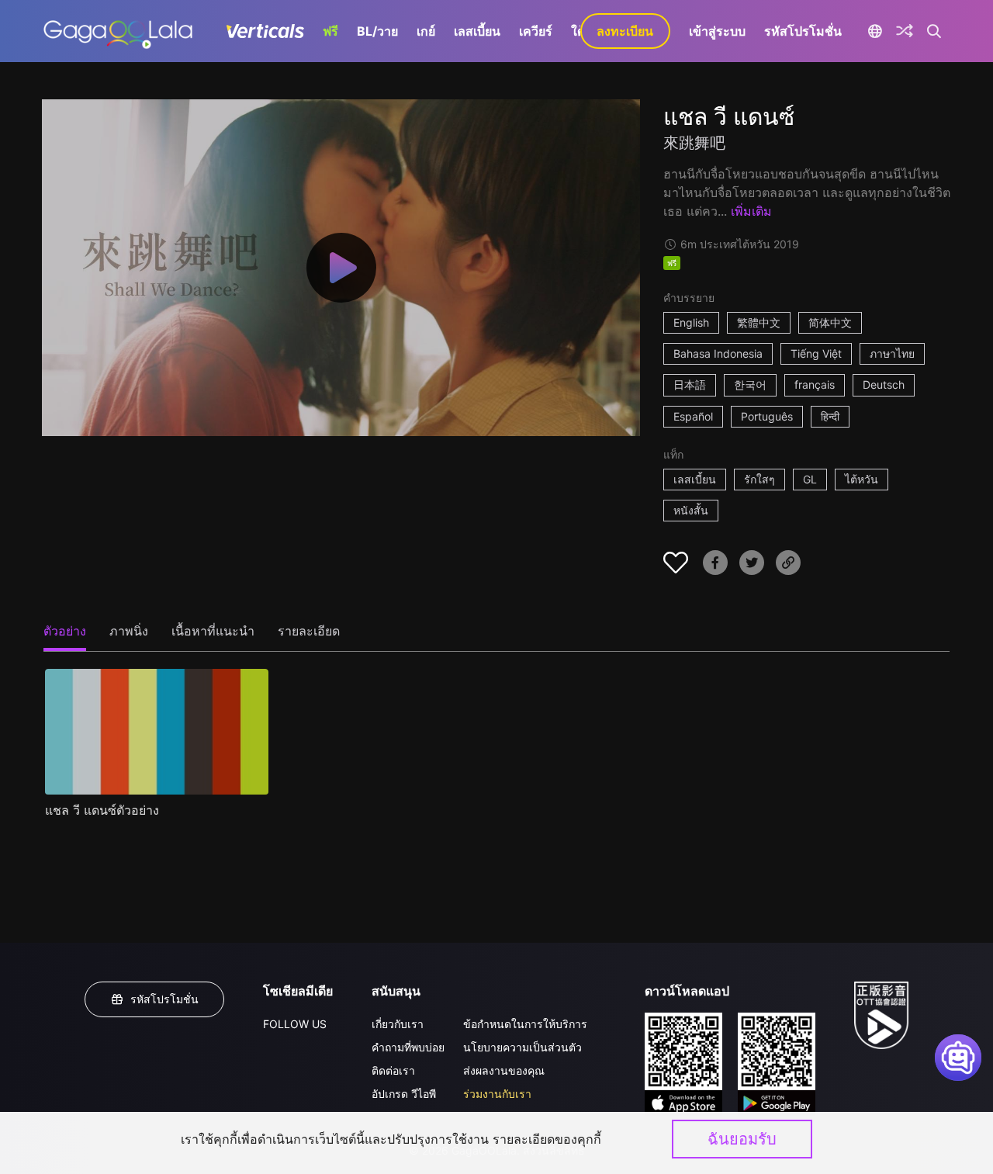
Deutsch (884, 384)
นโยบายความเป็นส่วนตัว (522, 1047)
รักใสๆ (759, 479)
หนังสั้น (690, 510)
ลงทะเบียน (625, 31)
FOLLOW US (295, 1023)
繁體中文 (758, 322)
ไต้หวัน (861, 479)
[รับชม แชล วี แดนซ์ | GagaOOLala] (117, 31)
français (814, 384)
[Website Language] (875, 31)
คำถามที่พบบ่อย (408, 1047)
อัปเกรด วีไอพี (404, 1093)
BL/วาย (377, 31)
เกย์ (426, 31)
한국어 (750, 384)
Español (693, 416)
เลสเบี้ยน (477, 31)
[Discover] (904, 31)
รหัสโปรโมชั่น (803, 31)
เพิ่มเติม (751, 211)
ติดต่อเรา (393, 1070)
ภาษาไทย (892, 353)
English (691, 322)
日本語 (689, 384)
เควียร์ (535, 31)
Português (767, 416)
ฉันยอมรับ (742, 1139)
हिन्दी (830, 416)
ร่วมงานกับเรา (497, 1093)
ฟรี (330, 31)
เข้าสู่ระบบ (717, 31)
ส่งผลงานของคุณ (504, 1070)
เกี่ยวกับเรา (398, 1023)
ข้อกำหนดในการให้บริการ (525, 1023)
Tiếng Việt (816, 353)
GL (810, 479)
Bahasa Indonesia (718, 353)
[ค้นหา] (934, 31)
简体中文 (830, 322)
